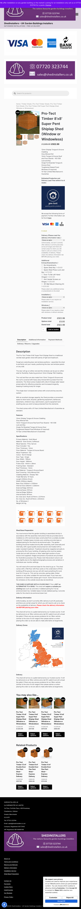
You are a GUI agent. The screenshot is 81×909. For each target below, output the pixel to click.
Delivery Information (10, 868)
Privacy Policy (8, 897)
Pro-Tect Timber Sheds (41, 104)
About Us (7, 858)
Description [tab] (21, 340)
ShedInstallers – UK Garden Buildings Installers (28, 23)
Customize (53, 897)
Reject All (69, 897)
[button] (36, 114)
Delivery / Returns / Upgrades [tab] (28, 344)
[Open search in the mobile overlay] (40, 93)
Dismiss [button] (48, 5)
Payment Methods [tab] (55, 340)
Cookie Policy (8, 887)
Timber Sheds (27, 104)
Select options (21, 734)
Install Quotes (8, 890)
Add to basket (53, 329)
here (49, 218)
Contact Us (7, 881)
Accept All (61, 901)
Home (18, 104)
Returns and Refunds (11, 865)
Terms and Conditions (11, 862)
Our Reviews (8, 893)
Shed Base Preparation (11, 874)
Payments (7, 884)
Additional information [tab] (37, 340)
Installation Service (10, 871)
